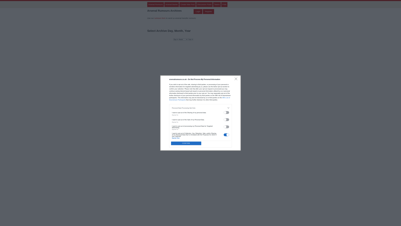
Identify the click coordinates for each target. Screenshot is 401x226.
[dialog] (200, 113)
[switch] (226, 112)
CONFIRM (186, 143)
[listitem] (200, 108)
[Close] (237, 80)
